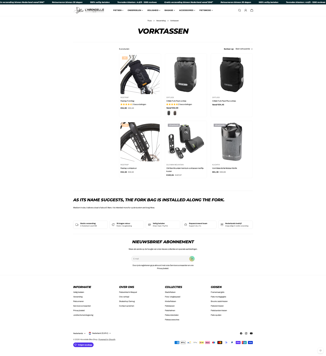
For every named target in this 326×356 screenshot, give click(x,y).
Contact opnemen (126, 306)
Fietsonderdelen (172, 315)
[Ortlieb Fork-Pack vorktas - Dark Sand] (175, 113)
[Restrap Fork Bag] (140, 74)
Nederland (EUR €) (100, 333)
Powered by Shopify (107, 339)
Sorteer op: (229, 49)
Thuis (149, 21)
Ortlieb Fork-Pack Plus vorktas (224, 101)
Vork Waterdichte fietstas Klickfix (224, 168)
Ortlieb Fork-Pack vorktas (176, 101)
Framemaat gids (217, 292)
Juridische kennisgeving (83, 315)
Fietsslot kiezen (217, 306)
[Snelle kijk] (156, 60)
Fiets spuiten (216, 315)
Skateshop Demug (127, 301)
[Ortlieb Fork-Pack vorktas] (186, 74)
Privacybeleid (79, 310)
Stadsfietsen (170, 292)
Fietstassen (170, 306)
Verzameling (161, 21)
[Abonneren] (192, 258)
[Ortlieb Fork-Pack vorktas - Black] (168, 113)
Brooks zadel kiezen (219, 301)
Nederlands (78, 333)
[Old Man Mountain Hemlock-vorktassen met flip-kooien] (186, 141)
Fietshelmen (170, 310)
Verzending (78, 297)
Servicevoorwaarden (82, 306)
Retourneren (78, 301)
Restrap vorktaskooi (128, 168)
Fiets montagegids (218, 297)
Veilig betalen (78, 292)
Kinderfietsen (170, 301)
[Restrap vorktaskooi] (140, 141)
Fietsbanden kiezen (219, 310)
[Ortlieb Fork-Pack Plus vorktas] (231, 74)
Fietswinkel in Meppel (128, 292)
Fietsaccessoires (172, 320)
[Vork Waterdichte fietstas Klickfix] (231, 141)
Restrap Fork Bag (127, 101)
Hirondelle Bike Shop (89, 339)
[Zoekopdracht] (239, 10)
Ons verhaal (124, 297)
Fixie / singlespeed (172, 297)
